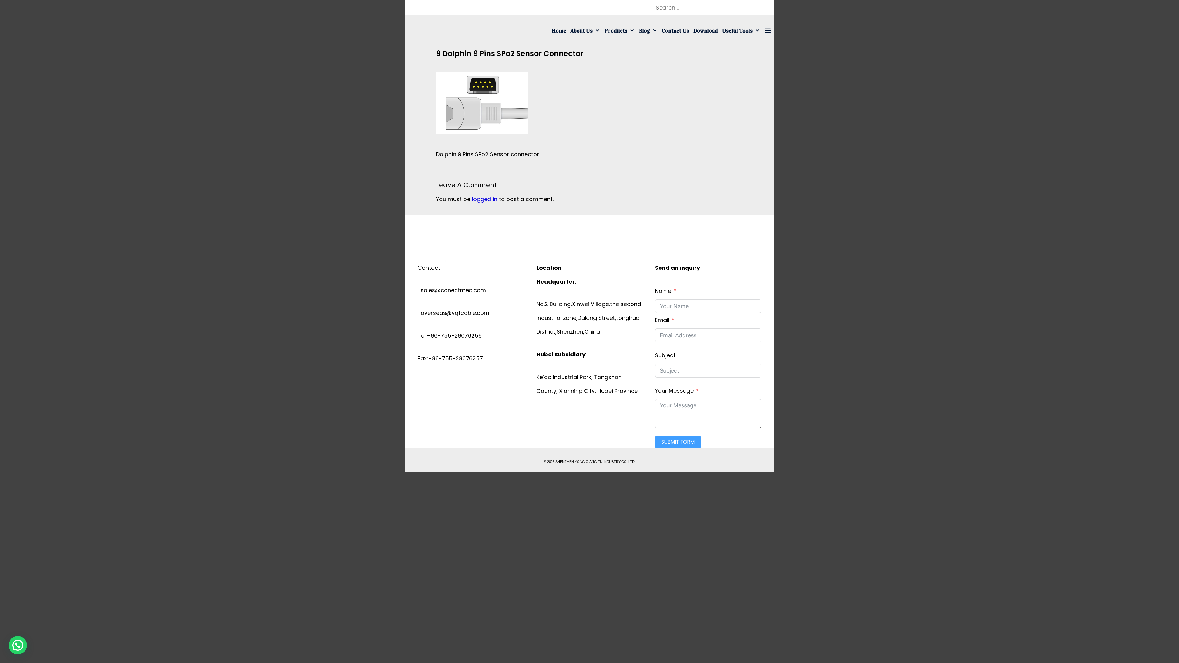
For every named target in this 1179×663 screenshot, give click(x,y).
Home (559, 30)
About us (581, 30)
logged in (484, 199)
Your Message (674, 390)
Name (663, 291)
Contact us (675, 30)
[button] (18, 645)
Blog (644, 30)
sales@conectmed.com (452, 290)
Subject (665, 355)
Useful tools (737, 30)
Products (616, 30)
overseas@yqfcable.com (453, 313)
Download (705, 30)
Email (662, 320)
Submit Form (678, 441)
